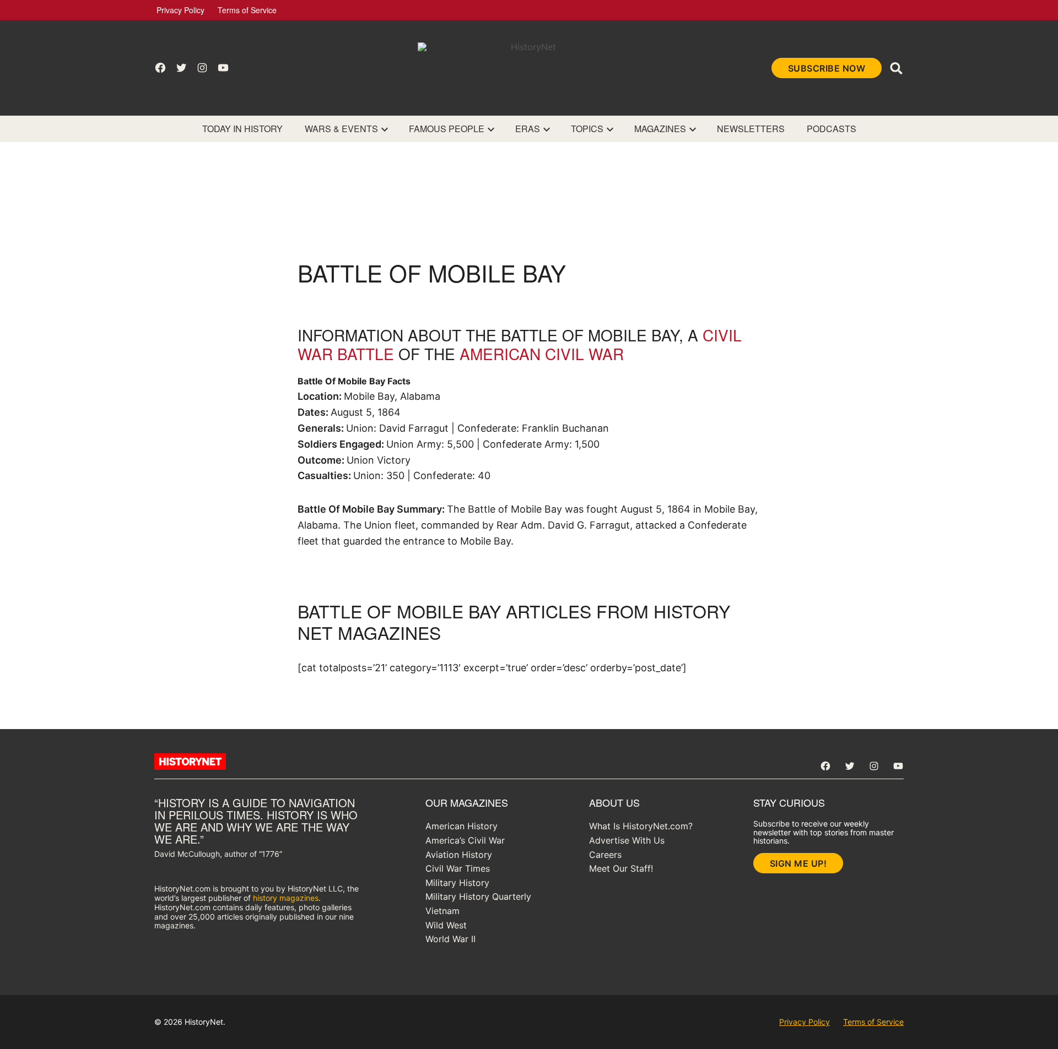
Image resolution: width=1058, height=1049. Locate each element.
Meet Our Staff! (621, 868)
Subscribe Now (827, 68)
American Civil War (542, 354)
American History (461, 825)
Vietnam (442, 910)
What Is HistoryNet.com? (641, 825)
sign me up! (798, 863)
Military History (457, 882)
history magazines (286, 898)
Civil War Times (457, 868)
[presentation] (384, 129)
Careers (605, 854)
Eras (527, 128)
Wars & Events (341, 128)
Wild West (446, 925)
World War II (450, 938)
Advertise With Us (627, 840)
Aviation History (458, 854)
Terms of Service (247, 9)
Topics (587, 128)
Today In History (242, 128)
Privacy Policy (180, 9)
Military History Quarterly (478, 896)
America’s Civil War (465, 840)
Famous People (446, 128)
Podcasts (831, 128)
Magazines (660, 128)
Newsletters (751, 128)
